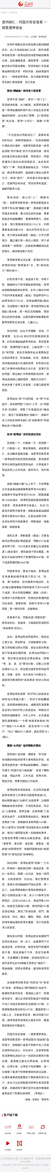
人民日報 (7, 1133)
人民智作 (19, 1150)
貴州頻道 (13, 13)
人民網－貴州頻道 (38, 37)
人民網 (3, 13)
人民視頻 (7, 1150)
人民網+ (19, 1133)
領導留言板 (42, 1133)
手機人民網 (30, 1133)
